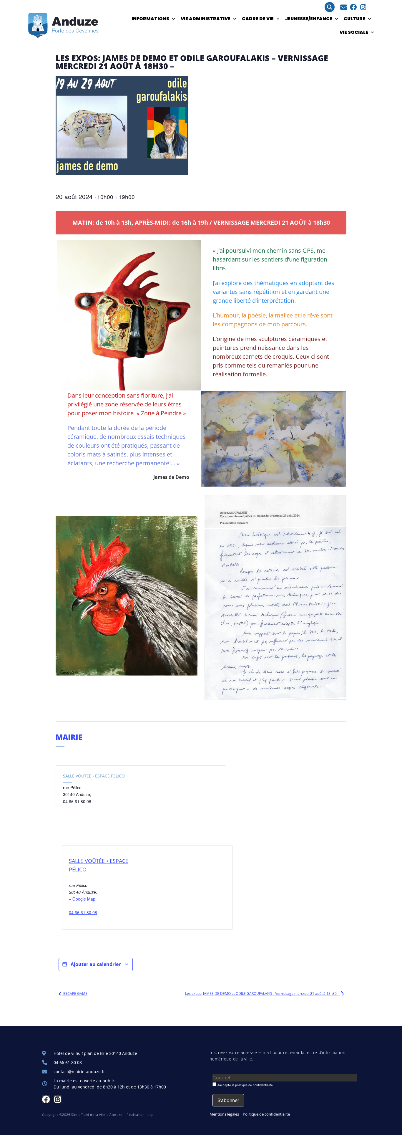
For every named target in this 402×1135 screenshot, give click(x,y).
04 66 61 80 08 (83, 912)
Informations (150, 19)
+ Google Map (82, 899)
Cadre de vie (258, 19)
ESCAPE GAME (74, 993)
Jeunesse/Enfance (308, 19)
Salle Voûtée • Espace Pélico (94, 776)
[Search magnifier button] (330, 7)
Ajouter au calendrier (95, 964)
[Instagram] (363, 7)
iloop (150, 1114)
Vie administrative (205, 19)
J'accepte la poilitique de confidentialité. (245, 1084)
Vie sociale (354, 32)
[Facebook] (353, 7)
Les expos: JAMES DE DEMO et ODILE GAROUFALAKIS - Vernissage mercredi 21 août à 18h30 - (262, 993)
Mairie (69, 737)
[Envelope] (343, 7)
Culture (354, 19)
